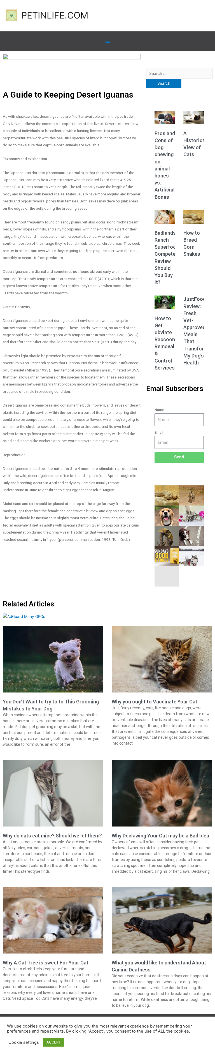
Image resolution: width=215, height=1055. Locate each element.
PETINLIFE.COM (54, 15)
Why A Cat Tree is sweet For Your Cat (45, 963)
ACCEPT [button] (53, 1042)
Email (159, 432)
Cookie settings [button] (23, 1042)
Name (159, 409)
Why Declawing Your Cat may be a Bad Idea (160, 836)
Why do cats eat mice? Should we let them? (52, 836)
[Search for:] (179, 73)
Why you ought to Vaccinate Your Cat (154, 702)
